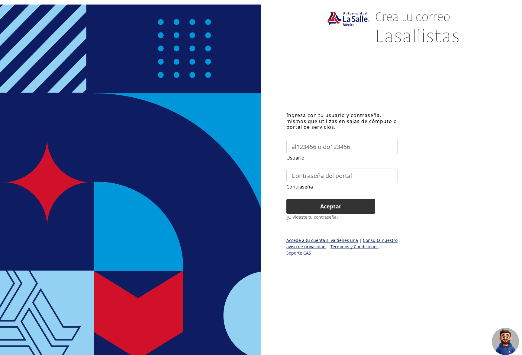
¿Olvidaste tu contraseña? (312, 217)
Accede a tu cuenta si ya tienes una (322, 240)
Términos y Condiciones (354, 246)
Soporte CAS (298, 253)
